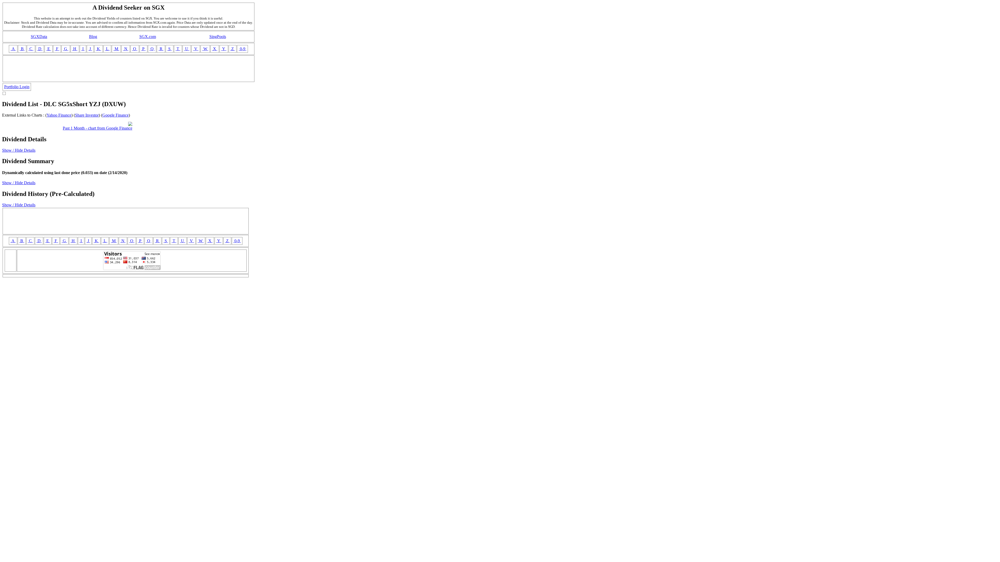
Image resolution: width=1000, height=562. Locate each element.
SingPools (217, 36)
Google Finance (115, 115)
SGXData (39, 36)
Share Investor (87, 115)
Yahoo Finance (59, 115)
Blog (93, 36)
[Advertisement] (128, 68)
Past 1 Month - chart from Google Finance (97, 128)
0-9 (242, 49)
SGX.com (147, 36)
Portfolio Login (16, 87)
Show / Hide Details (18, 150)
